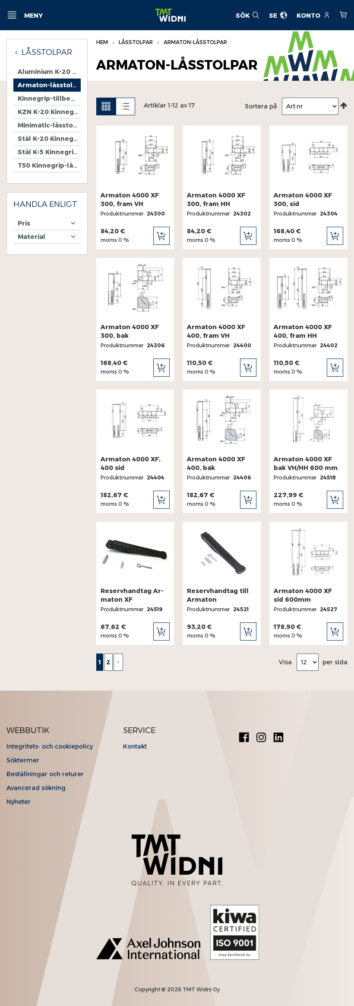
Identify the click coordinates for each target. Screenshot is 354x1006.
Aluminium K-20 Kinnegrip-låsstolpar (49, 72)
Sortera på (261, 106)
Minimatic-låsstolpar (49, 125)
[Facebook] (244, 738)
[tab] (47, 204)
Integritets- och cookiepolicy (49, 746)
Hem (102, 42)
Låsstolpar (136, 42)
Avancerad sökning (36, 788)
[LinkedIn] (278, 738)
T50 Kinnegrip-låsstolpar (49, 165)
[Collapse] (17, 52)
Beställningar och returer (45, 774)
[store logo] (170, 15)
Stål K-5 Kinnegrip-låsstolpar (49, 152)
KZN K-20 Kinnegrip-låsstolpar (49, 112)
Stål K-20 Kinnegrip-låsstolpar (49, 139)
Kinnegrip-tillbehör (49, 98)
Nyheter (18, 802)
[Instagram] (261, 738)
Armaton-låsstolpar (49, 85)
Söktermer (22, 760)
